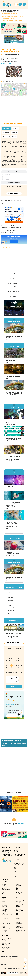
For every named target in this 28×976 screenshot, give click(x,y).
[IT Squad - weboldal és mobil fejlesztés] (23, 973)
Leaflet (25, 95)
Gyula (6, 11)
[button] (14, 89)
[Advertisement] (14, 260)
